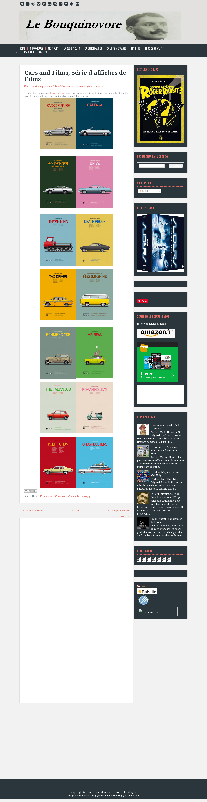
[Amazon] (156, 333)
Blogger (131, 792)
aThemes (84, 795)
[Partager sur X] (32, 491)
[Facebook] (27, 4)
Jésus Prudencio (95, 86)
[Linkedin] (44, 4)
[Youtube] (49, 4)
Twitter (61, 496)
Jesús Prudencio (57, 92)
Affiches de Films (66, 86)
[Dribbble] (33, 4)
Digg (87, 496)
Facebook (47, 496)
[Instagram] (55, 4)
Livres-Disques (72, 48)
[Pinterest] (77, 4)
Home (22, 48)
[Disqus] (76, 566)
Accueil (76, 510)
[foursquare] (72, 4)
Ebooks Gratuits (154, 48)
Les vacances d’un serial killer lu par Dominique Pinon (164, 450)
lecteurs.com (152, 612)
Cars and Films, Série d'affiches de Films (75, 76)
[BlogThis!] (29, 491)
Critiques (53, 48)
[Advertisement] (76, 742)
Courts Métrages (116, 48)
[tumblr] (66, 4)
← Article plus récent (32, 510)
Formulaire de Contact (34, 52)
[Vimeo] (38, 4)
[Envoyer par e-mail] (25, 491)
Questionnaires (93, 48)
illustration (80, 86)
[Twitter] (22, 4)
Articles (145, 191)
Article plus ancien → (120, 510)
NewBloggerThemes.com (126, 795)
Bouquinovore (44, 86)
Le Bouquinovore (101, 792)
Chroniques (36, 48)
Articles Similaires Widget (123, 516)
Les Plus (135, 48)
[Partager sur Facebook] (35, 491)
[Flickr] (60, 4)
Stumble (74, 496)
